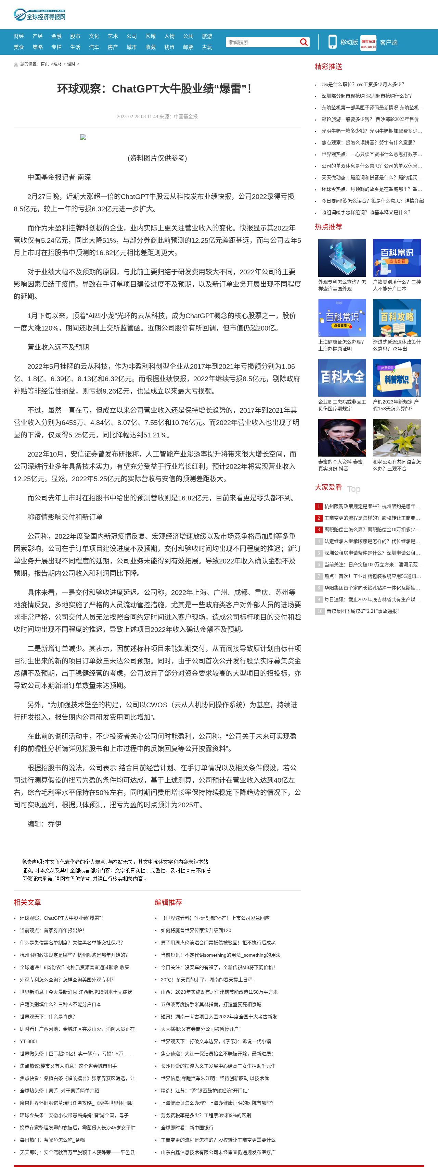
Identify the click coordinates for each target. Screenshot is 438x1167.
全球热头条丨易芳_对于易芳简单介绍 (59, 1090)
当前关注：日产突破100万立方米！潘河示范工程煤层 (377, 564)
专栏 (56, 47)
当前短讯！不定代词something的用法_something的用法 (221, 955)
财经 (19, 36)
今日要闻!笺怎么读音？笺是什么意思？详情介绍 (373, 200)
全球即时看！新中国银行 (187, 1127)
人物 (169, 36)
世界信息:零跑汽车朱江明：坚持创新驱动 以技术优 (215, 1078)
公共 (188, 36)
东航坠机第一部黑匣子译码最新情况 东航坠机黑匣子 (377, 107)
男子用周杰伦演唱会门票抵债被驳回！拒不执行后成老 (218, 942)
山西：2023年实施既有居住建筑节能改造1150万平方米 (219, 992)
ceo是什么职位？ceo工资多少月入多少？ (364, 84)
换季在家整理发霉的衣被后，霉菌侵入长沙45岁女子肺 (78, 1127)
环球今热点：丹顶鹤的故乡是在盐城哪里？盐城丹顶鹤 (379, 189)
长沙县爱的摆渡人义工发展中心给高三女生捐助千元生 (218, 1066)
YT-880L (29, 1041)
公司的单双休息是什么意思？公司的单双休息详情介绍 (379, 166)
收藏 (150, 47)
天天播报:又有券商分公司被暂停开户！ (202, 1029)
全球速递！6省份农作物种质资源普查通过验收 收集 (74, 967)
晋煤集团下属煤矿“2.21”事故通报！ (360, 611)
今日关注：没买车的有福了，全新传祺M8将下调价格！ (219, 967)
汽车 (94, 47)
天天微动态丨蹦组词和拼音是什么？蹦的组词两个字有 (379, 177)
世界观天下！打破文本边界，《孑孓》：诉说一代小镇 (216, 1041)
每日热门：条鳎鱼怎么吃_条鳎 (52, 1140)
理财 (57, 64)
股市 (75, 36)
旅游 (207, 36)
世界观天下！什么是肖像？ (48, 1016)
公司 (132, 36)
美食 (19, 47)
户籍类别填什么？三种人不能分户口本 (60, 1004)
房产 (113, 47)
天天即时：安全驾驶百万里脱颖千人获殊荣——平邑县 (77, 1152)
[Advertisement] (245, 13)
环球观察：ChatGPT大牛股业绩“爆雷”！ (63, 918)
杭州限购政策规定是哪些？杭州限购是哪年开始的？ (75, 955)
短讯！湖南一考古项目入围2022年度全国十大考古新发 (219, 1016)
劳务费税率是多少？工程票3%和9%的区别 (206, 1115)
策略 (38, 47)
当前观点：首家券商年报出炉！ (53, 930)
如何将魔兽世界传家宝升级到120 (196, 930)
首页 (45, 64)
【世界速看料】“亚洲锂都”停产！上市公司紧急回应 (215, 918)
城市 (132, 47)
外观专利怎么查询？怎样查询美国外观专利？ (68, 979)
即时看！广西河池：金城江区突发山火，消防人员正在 (77, 1029)
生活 (75, 47)
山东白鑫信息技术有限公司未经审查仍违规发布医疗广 (218, 1152)
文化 (94, 36)
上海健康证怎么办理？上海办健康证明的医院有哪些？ (218, 1103)
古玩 (207, 47)
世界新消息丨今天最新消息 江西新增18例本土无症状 (76, 992)
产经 (38, 36)
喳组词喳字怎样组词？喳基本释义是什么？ (367, 212)
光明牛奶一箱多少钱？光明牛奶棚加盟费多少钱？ (374, 131)
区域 (150, 36)
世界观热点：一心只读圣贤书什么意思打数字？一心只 (379, 154)
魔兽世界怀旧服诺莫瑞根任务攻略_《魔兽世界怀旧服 (76, 1103)
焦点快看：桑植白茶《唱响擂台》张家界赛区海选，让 (77, 1078)
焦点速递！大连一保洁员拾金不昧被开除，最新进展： (218, 1053)
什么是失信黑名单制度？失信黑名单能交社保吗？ (72, 942)
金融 (56, 36)
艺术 (113, 36)
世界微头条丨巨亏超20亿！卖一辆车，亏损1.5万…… (76, 1053)
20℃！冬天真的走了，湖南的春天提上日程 (207, 979)
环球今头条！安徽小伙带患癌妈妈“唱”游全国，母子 (74, 1115)
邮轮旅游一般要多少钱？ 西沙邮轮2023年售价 (370, 119)
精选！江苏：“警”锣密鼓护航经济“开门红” (205, 1090)
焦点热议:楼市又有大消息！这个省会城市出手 (68, 1066)
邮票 (188, 47)
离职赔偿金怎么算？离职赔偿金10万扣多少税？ (371, 529)
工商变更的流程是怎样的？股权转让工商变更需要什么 (218, 1140)
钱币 (169, 47)
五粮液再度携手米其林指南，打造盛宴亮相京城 (211, 1004)
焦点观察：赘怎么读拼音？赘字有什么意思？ (369, 142)
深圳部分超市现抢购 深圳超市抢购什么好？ (368, 96)
